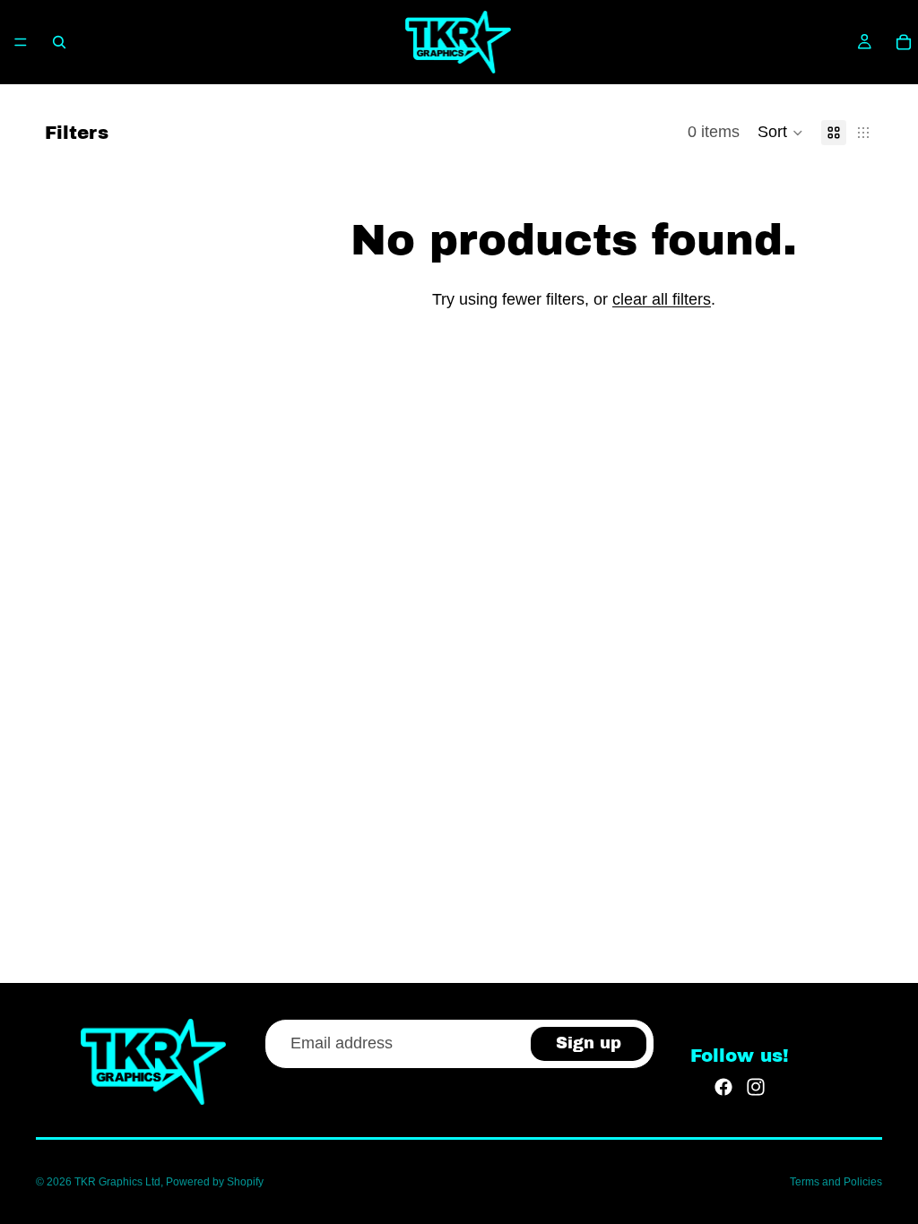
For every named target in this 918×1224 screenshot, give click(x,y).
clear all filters (661, 299)
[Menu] (20, 42)
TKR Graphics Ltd (117, 1182)
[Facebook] (723, 1087)
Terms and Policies (836, 1182)
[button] (780, 132)
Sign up (588, 1043)
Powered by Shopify (215, 1182)
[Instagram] (755, 1087)
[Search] (59, 42)
